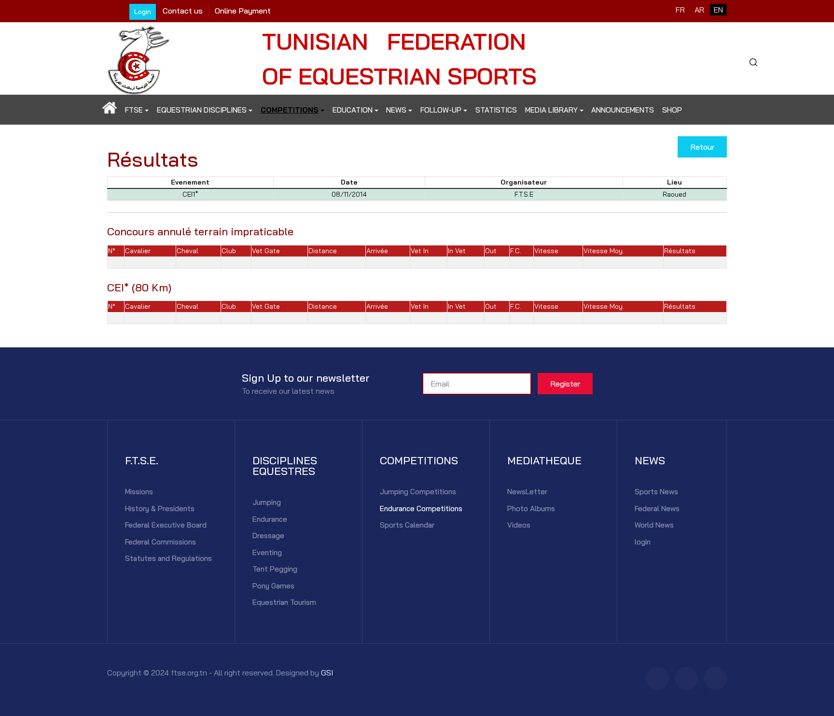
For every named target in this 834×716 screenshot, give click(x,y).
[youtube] (715, 678)
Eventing (267, 552)
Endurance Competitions (421, 508)
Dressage (268, 535)
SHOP (672, 110)
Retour (702, 147)
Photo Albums (531, 508)
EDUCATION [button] (353, 110)
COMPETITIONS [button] (290, 110)
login (643, 541)
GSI (327, 672)
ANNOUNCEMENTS (622, 110)
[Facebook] (657, 678)
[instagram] (686, 678)
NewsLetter (527, 491)
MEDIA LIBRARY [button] (551, 110)
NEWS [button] (396, 110)
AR (699, 9)
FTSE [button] (134, 110)
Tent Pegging (274, 568)
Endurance (269, 519)
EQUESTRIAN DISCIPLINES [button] (202, 110)
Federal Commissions (160, 541)
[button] (109, 110)
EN (718, 9)
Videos (518, 525)
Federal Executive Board (166, 525)
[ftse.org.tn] (138, 57)
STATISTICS (496, 110)
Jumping (266, 502)
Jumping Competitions (418, 491)
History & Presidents (160, 508)
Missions (139, 491)
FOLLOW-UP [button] (440, 110)
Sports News (656, 491)
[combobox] (752, 62)
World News (654, 525)
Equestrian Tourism (284, 602)
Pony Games (273, 585)
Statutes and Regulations (168, 558)
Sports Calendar (407, 525)
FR (680, 9)
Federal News (657, 508)
